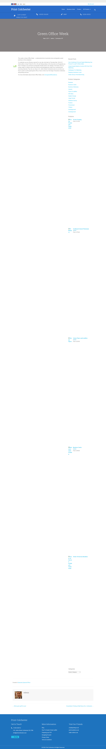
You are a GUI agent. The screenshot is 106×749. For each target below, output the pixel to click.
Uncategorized (72, 111)
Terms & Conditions (47, 739)
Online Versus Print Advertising (76, 74)
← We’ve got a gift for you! (19, 706)
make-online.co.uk (73, 732)
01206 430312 (17, 728)
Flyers (63, 9)
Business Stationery (73, 87)
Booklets (70, 82)
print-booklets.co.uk (74, 730)
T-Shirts (70, 107)
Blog (43, 727)
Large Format (71, 98)
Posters (79, 9)
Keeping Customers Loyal (74, 72)
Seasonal (20, 682)
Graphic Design (72, 96)
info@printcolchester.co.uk (19, 733)
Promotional (71, 105)
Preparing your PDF (47, 732)
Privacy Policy (45, 737)
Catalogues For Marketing (74, 70)
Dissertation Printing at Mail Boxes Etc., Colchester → (79, 706)
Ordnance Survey (72, 100)
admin (52, 38)
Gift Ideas (70, 93)
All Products (86, 9)
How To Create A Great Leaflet (49, 730)
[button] (90, 9)
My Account (91, 4)
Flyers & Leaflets (72, 91)
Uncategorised (72, 109)
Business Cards (71, 9)
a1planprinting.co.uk (74, 727)
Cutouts (70, 89)
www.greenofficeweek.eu (50, 74)
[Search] (93, 10)
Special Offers (26, 682)
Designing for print (46, 735)
